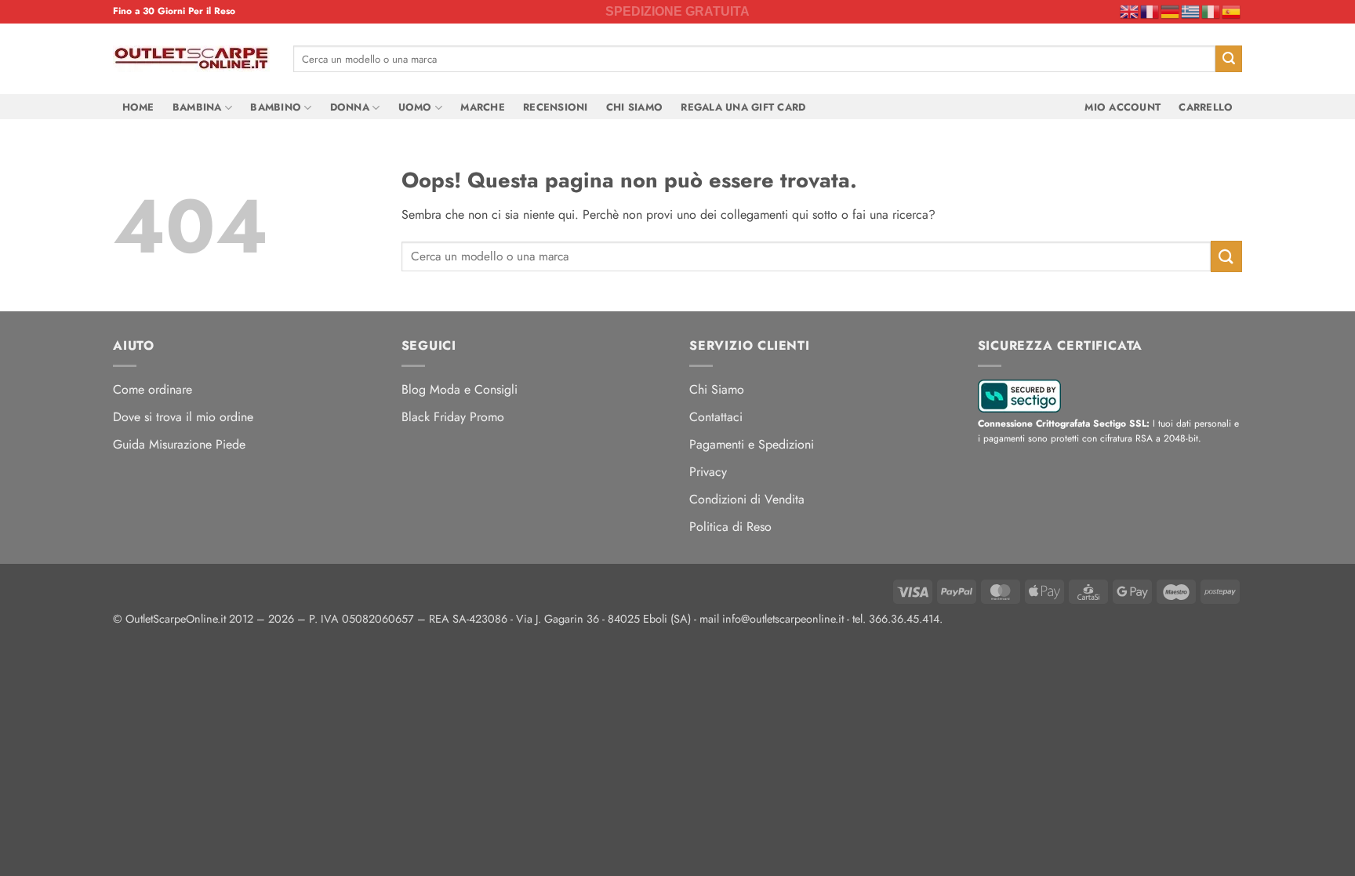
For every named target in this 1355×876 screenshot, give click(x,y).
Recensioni (555, 107)
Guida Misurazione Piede (179, 444)
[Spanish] (1232, 11)
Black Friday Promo (452, 417)
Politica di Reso (730, 527)
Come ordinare (152, 389)
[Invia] (1228, 58)
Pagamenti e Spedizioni (751, 444)
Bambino (275, 107)
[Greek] (1191, 11)
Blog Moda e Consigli (459, 389)
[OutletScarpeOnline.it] (191, 58)
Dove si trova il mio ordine (183, 417)
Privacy (708, 472)
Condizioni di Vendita (747, 499)
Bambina (197, 107)
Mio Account (1122, 107)
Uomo (415, 107)
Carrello (1206, 107)
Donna (349, 107)
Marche (482, 107)
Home (138, 107)
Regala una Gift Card (743, 107)
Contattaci (716, 417)
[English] (1130, 11)
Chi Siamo (634, 107)
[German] (1171, 11)
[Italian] (1211, 11)
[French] (1150, 11)
